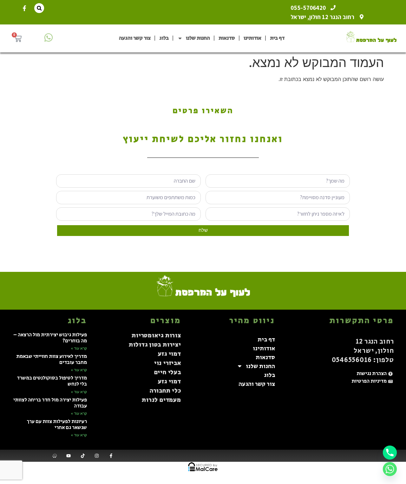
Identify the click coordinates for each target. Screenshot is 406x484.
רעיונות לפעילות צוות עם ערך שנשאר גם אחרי (57, 424)
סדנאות (227, 38)
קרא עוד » (79, 348)
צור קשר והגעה (135, 38)
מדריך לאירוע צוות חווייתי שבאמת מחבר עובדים (51, 359)
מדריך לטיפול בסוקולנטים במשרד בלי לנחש (52, 381)
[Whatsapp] (390, 469)
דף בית (277, 38)
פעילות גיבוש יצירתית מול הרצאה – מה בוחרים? (50, 338)
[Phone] (390, 453)
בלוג (164, 38)
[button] (39, 8)
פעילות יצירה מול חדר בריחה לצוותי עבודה (50, 403)
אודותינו (252, 38)
